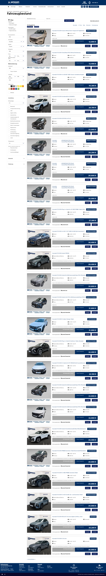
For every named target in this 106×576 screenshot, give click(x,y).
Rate (84, 25)
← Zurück (29, 559)
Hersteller (10, 39)
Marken (20, 6)
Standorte (28, 6)
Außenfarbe (10, 84)
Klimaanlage (11, 100)
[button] (10, 20)
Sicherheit (10, 158)
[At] (82, 7)
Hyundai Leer (64, 46)
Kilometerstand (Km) (11, 58)
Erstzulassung (95, 25)
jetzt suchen (69, 20)
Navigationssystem (14, 123)
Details (87, 46)
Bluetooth (12, 106)
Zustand (10, 21)
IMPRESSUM (97, 574)
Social (58, 6)
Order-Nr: (48, 18)
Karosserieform (11, 34)
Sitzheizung (12, 129)
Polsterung (10, 164)
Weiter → (33, 559)
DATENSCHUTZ (101, 574)
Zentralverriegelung (14, 135)
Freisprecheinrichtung (15, 108)
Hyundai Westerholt (65, 111)
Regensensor (13, 127)
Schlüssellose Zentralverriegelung (14, 132)
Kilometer (88, 25)
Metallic (12, 92)
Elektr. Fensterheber (14, 125)
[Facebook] (2, 574)
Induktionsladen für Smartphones (14, 118)
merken (94, 46)
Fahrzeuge (13, 6)
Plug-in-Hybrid (13, 71)
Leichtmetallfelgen (14, 152)
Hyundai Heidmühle (65, 156)
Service (35, 6)
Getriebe (10, 77)
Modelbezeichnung (31, 18)
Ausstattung (11, 98)
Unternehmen (51, 6)
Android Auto (13, 115)
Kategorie (10, 49)
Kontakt (63, 6)
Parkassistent (11, 141)
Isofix (11, 137)
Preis (9, 53)
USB (11, 110)
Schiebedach (13, 150)
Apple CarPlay (13, 112)
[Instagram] (87, 7)
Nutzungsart (11, 27)
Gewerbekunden (42, 6)
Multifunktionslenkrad (15, 121)
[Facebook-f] (84, 7)
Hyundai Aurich (64, 89)
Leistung (10, 74)
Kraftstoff (10, 66)
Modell (9, 44)
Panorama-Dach (13, 147)
